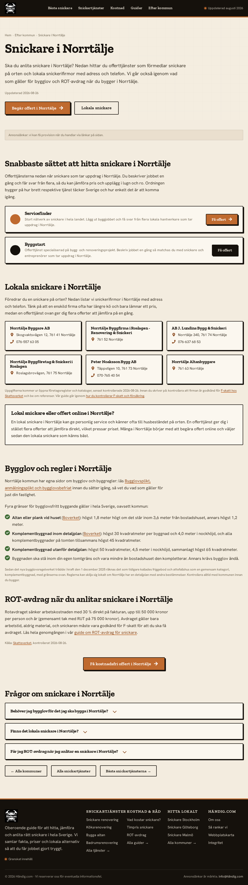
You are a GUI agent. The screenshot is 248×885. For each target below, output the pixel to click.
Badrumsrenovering (102, 842)
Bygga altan (95, 835)
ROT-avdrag (136, 835)
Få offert (222, 219)
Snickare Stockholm (184, 819)
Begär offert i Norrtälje (37, 108)
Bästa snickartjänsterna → (128, 771)
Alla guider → (138, 842)
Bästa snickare (60, 8)
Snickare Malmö (180, 835)
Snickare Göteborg (183, 827)
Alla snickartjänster (74, 771)
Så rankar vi (217, 827)
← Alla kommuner (26, 771)
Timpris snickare (140, 827)
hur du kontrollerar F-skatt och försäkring (115, 396)
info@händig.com (231, 876)
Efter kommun (160, 8)
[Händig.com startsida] (10, 8)
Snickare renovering (102, 819)
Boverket (71, 517)
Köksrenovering (99, 827)
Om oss (214, 819)
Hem (8, 35)
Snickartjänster (91, 8)
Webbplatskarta (221, 835)
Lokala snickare (96, 107)
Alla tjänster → (98, 850)
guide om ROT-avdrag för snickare (105, 632)
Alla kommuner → (182, 842)
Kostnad (117, 8)
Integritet (215, 842)
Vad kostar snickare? (144, 819)
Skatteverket (22, 643)
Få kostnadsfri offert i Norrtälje (124, 663)
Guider (136, 8)
